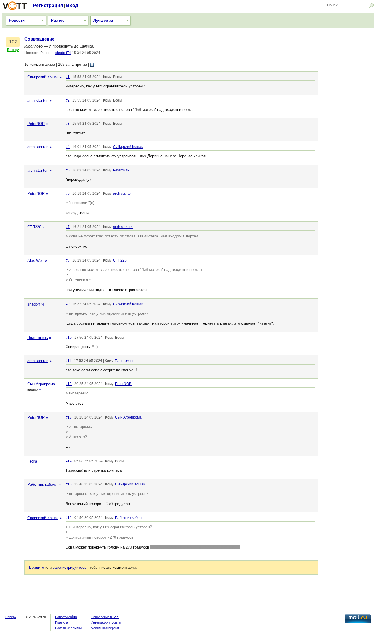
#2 (68, 100)
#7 (68, 227)
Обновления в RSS (105, 617)
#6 (68, 193)
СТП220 (34, 227)
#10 (69, 337)
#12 (69, 384)
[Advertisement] (347, 125)
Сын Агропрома (41, 384)
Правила (61, 622)
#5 (68, 170)
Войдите (36, 567)
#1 (68, 77)
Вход (72, 5)
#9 (68, 304)
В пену (13, 50)
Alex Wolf (35, 260)
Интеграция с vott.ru (106, 622)
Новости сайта (66, 617)
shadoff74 (63, 53)
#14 (69, 461)
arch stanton (37, 100)
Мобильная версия (105, 628)
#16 (69, 518)
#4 (68, 147)
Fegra (32, 461)
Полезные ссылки (68, 628)
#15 (69, 484)
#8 (68, 260)
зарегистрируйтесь (69, 567)
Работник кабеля (42, 484)
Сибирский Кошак (42, 77)
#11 (68, 361)
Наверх (10, 617)
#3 (68, 124)
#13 (69, 417)
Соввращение (39, 39)
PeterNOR (36, 124)
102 (13, 41)
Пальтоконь (37, 337)
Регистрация (48, 5)
